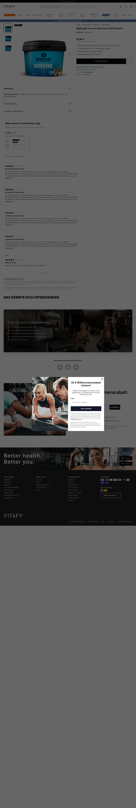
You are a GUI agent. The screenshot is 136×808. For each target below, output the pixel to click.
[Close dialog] (102, 379)
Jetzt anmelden (86, 408)
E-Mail (72, 398)
